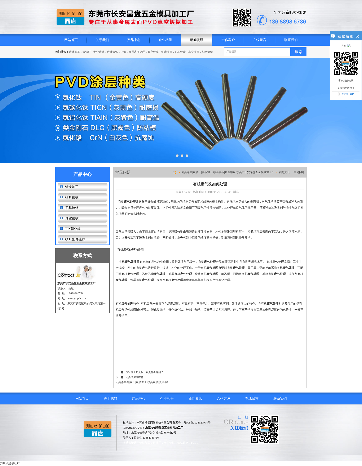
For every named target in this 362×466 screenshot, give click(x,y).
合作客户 (228, 40)
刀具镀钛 (72, 208)
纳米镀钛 (207, 51)
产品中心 (134, 40)
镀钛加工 (74, 51)
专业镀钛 (98, 51)
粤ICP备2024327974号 (197, 422)
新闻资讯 (196, 40)
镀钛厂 (87, 51)
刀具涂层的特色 (134, 377)
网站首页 (71, 40)
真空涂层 (193, 51)
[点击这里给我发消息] (348, 45)
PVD (123, 51)
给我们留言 (348, 94)
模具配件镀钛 (75, 239)
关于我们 (102, 40)
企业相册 (165, 40)
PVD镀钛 (180, 51)
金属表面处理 (137, 51)
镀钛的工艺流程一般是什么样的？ (144, 372)
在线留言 (259, 40)
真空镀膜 (153, 51)
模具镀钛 (72, 197)
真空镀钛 (72, 218)
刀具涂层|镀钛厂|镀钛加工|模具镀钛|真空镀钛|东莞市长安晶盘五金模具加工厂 (227, 172)
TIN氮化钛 (73, 228)
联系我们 (291, 40)
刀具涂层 (121, 382)
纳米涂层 (166, 51)
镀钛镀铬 (112, 51)
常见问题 (299, 172)
